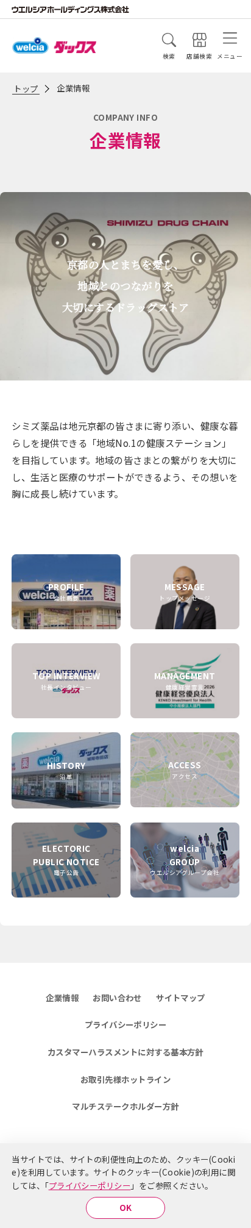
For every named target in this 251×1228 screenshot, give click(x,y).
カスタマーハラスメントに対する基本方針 (125, 1052)
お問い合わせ (117, 997)
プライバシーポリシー (90, 1185)
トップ (25, 88)
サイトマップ (180, 997)
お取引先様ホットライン (125, 1079)
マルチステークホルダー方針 (125, 1106)
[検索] (169, 39)
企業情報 (62, 997)
